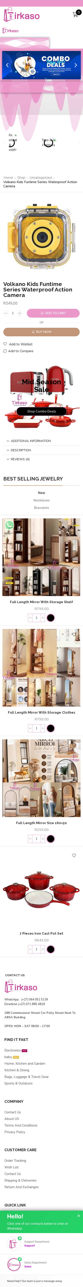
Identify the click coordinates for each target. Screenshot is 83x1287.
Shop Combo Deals (41, 411)
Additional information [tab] (31, 441)
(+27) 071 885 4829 (31, 1004)
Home (8, 177)
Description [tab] (21, 450)
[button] (7, 65)
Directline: (11, 1004)
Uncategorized (40, 177)
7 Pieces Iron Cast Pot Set (41, 933)
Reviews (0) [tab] (20, 459)
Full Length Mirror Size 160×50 (41, 823)
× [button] (78, 1216)
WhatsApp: (12, 1000)
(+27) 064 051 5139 (34, 1000)
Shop (21, 177)
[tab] (41, 441)
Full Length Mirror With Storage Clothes (41, 712)
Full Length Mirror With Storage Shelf (41, 602)
